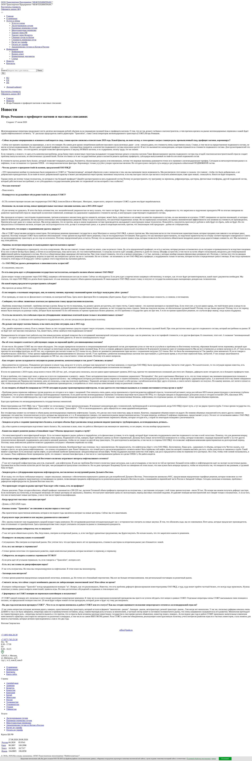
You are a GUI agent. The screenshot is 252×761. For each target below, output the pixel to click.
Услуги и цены (18, 23)
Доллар (4, 742)
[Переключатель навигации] (2, 12)
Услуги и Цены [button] (13, 21)
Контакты (10, 63)
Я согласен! (225, 759)
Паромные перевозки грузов (24, 28)
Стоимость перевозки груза (24, 40)
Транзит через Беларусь (22, 35)
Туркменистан (12, 704)
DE (7, 82)
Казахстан (10, 690)
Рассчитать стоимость (11, 7)
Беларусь (10, 688)
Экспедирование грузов (22, 25)
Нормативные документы (23, 56)
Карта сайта (11, 674)
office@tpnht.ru (126, 630)
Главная (9, 16)
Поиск (4, 70)
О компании (11, 18)
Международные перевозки (24, 30)
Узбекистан (11, 709)
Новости (10, 61)
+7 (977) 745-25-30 (9, 639)
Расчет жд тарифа (19, 42)
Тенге (4, 748)
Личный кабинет (14, 87)
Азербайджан (12, 683)
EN (7, 80)
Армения (10, 685)
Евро (3, 745)
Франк (4, 751)
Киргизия (10, 692)
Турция (9, 707)
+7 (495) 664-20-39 (9, 635)
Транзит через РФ (19, 33)
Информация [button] (12, 49)
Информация (17, 51)
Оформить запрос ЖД (11, 9)
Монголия (10, 697)
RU (3, 73)
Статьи (15, 59)
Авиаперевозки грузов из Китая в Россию (30, 47)
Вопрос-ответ (18, 54)
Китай (9, 695)
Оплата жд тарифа (20, 44)
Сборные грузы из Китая (23, 37)
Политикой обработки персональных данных (201, 759)
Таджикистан (12, 702)
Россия (9, 700)
